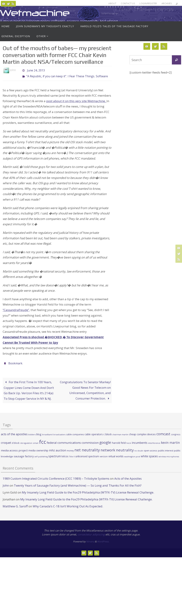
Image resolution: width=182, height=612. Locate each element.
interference (154, 440)
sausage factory (24, 453)
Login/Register (148, 3)
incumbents (139, 440)
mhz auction (57, 447)
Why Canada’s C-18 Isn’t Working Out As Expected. (68, 503)
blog (38, 431)
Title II (72, 453)
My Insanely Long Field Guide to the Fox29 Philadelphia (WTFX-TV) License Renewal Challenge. (88, 489)
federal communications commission (73, 440)
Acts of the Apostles (128, 475)
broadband (47, 431)
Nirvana (90, 538)
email (35, 440)
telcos (64, 453)
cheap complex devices (142, 431)
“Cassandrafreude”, (16, 308)
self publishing (41, 453)
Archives (167, 3)
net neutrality (87, 446)
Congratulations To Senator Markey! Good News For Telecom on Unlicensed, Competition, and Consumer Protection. (85, 387)
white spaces (149, 453)
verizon (104, 453)
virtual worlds (116, 453)
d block (16, 439)
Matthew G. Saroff (15, 503)
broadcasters (59, 431)
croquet (6, 440)
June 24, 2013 (36, 70)
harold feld (119, 439)
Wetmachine (35, 13)
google (105, 439)
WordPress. (103, 538)
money (70, 447)
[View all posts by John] (18, 70)
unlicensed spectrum (87, 453)
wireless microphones (169, 453)
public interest (165, 447)
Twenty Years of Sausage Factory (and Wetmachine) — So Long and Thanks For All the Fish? (77, 482)
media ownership (38, 447)
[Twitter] (8, 4)
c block (107, 431)
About (112, 3)
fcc (42, 438)
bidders (32, 431)
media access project (14, 447)
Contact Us (128, 3)
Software (102, 75)
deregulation (26, 440)
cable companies (75, 431)
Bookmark (15, 361)
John (6, 482)
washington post (132, 453)
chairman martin (120, 431)
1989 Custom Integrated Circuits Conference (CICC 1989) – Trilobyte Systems (56, 475)
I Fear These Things (81, 75)
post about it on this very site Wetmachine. (76, 99)
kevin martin (170, 439)
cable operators (94, 431)
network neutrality (117, 446)
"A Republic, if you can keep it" (46, 75)
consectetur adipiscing (91, 531)
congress (175, 431)
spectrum (54, 453)
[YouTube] (4, 4)
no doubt (138, 447)
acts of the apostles (14, 431)
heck (128, 440)
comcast (163, 431)
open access (150, 447)
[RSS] (13, 4)
